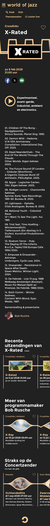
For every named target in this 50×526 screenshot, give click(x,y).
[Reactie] (21, 81)
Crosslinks (11, 26)
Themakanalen (13, 16)
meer (27, 351)
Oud (42, 474)
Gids (20, 12)
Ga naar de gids (12, 469)
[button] (10, 101)
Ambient (20, 356)
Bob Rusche (22, 315)
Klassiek (9, 474)
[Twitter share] (14, 81)
